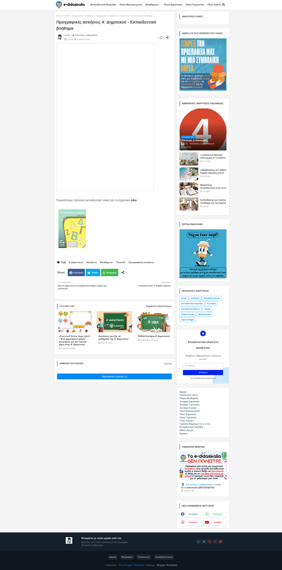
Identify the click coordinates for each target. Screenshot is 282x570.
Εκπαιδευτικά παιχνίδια (103, 4)
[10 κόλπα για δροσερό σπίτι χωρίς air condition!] (189, 158)
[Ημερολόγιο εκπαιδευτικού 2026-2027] (189, 188)
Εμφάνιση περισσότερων (159, 306)
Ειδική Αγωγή (187, 314)
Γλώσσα (120, 262)
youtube (217, 522)
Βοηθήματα (152, 4)
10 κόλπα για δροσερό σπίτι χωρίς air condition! (213, 156)
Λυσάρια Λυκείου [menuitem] (188, 408)
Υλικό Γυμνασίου (194, 4)
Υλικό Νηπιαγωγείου (130, 4)
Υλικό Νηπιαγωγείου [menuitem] (190, 411)
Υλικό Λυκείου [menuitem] (187, 420)
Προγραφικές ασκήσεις (82, 16)
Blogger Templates (167, 565)
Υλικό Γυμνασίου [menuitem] (188, 417)
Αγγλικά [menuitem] (183, 433)
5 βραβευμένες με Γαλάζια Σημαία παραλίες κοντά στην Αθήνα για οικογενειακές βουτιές (213, 174)
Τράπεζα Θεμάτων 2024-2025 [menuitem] (195, 424)
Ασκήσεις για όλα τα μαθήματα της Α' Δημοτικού (113, 337)
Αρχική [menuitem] (183, 392)
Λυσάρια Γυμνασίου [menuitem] (190, 404)
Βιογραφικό (127, 557)
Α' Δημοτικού (76, 262)
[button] (223, 4)
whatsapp (217, 514)
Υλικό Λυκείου (215, 4)
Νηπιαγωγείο (204, 314)
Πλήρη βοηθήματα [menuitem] (189, 398)
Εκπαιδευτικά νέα (212, 298)
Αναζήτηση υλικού (163, 557)
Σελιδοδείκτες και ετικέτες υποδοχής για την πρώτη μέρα (213, 203)
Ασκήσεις (91, 262)
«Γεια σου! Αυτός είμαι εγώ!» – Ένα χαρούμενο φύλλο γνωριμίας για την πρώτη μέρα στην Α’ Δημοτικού (74, 340)
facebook (193, 514)
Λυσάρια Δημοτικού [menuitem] (189, 401)
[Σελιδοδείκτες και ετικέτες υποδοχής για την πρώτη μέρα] (189, 204)
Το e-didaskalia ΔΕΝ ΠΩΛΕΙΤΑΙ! (198, 487)
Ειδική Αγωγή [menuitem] (186, 430)
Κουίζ (184, 298)
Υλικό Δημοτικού (173, 4)
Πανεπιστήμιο (187, 320)
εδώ (134, 200)
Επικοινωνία (144, 557)
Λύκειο (207, 309)
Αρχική (113, 557)
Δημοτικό (195, 298)
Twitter (94, 272)
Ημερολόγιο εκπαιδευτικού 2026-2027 (213, 186)
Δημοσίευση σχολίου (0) (114, 376)
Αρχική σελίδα (63, 16)
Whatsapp (111, 272)
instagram (193, 522)
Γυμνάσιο (211, 303)
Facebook (78, 272)
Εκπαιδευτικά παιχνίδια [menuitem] (191, 427)
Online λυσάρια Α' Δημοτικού (154, 336)
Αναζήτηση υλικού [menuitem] (189, 395)
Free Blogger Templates (132, 565)
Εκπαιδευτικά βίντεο (190, 309)
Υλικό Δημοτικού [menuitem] (188, 414)
